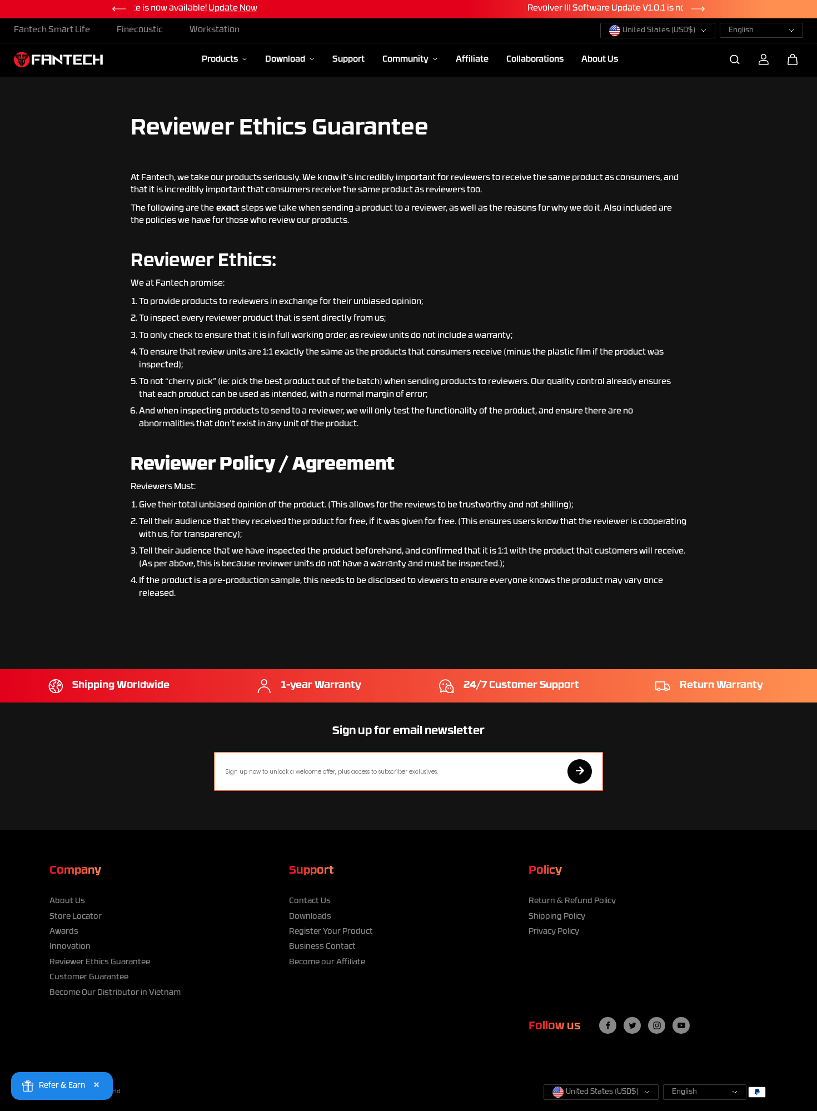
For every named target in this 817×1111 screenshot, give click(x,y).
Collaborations (535, 60)
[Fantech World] (58, 59)
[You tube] (681, 1025)
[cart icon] (792, 59)
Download (286, 60)
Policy (545, 870)
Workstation (215, 30)
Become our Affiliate (327, 962)
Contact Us (310, 901)
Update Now (524, 8)
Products (221, 60)
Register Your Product (331, 932)
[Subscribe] (579, 771)
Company (75, 870)
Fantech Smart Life (52, 30)
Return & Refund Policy (572, 901)
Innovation (70, 947)
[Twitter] (632, 1025)
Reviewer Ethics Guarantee (99, 962)
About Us (599, 60)
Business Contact (322, 947)
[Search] (734, 59)
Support (348, 60)
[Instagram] (657, 1025)
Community (406, 60)
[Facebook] (608, 1025)
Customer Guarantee (88, 977)
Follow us (554, 1026)
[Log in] (763, 59)
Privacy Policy (554, 932)
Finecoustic (140, 30)
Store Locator (75, 917)
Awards (63, 932)
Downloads (310, 917)
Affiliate (472, 60)
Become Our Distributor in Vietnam (115, 993)
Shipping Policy (557, 917)
